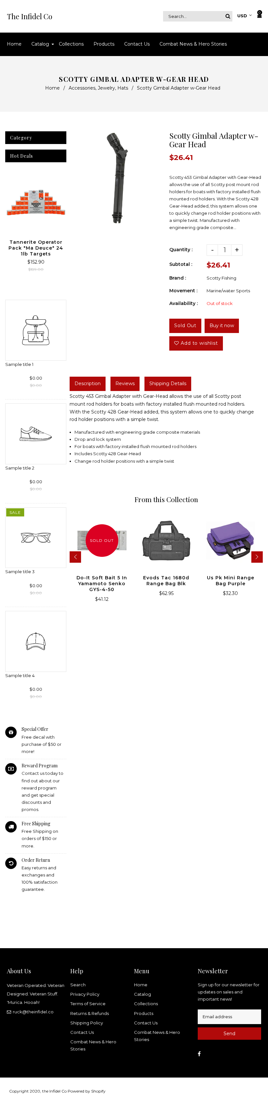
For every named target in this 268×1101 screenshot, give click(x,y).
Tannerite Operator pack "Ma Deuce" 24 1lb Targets (35, 248)
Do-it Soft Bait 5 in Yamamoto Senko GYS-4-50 (101, 583)
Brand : (177, 278)
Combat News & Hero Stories (93, 1045)
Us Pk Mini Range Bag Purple (230, 581)
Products (143, 1013)
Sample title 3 (20, 571)
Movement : (183, 291)
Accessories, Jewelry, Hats (98, 88)
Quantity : (181, 250)
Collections (146, 1003)
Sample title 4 (20, 675)
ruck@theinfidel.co (33, 1011)
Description (88, 383)
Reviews (125, 383)
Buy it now (221, 325)
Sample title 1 (19, 364)
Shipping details (167, 383)
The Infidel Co (29, 16)
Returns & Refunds (89, 1013)
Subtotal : (180, 264)
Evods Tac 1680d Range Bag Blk (166, 581)
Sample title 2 (19, 468)
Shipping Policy (86, 1022)
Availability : (183, 303)
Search (78, 984)
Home (52, 88)
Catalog (142, 994)
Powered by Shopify (87, 1091)
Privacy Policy (84, 994)
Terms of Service (88, 1003)
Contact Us (82, 1032)
